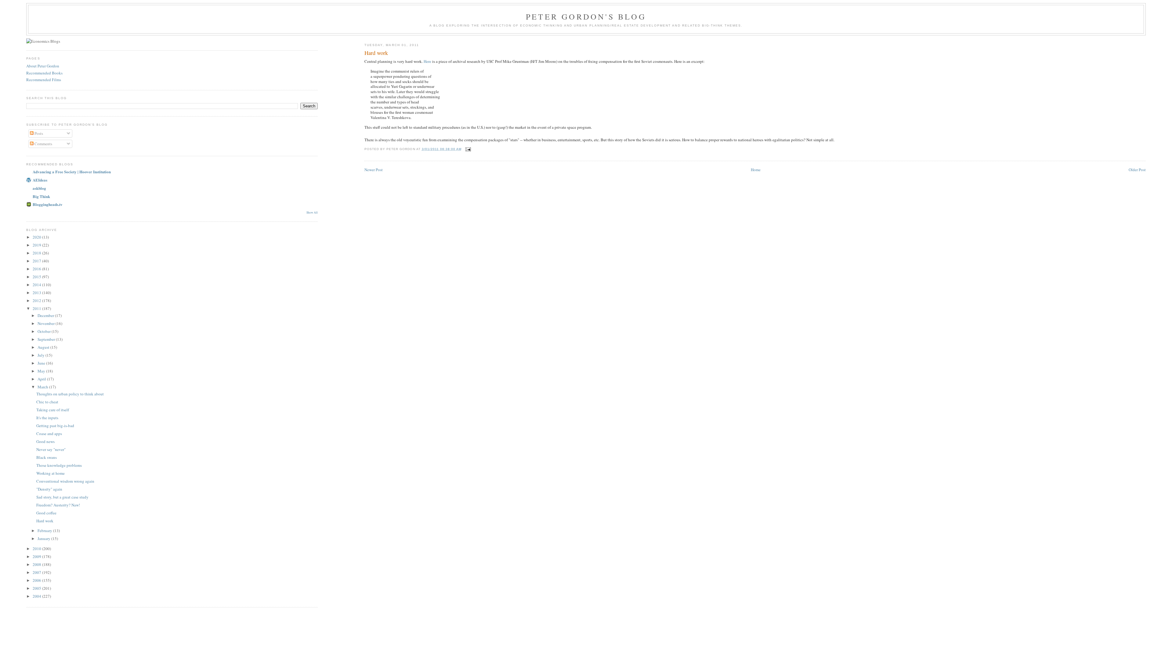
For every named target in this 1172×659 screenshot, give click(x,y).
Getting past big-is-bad (55, 425)
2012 (37, 300)
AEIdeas (40, 180)
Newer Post (373, 169)
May (42, 371)
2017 (37, 261)
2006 (37, 580)
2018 (37, 253)
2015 (37, 276)
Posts (38, 133)
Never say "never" (51, 449)
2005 (37, 588)
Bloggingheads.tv (48, 204)
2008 (37, 564)
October (45, 331)
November (47, 323)
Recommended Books (44, 73)
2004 (37, 596)
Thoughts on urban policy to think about (70, 394)
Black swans (46, 457)
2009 (37, 556)
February (45, 530)
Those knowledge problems (59, 465)
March (43, 387)
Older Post (1137, 169)
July (41, 355)
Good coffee (46, 513)
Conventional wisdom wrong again (65, 481)
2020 (37, 237)
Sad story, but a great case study (62, 497)
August (44, 347)
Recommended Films (43, 79)
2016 (37, 269)
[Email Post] (468, 149)
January (44, 538)
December (46, 315)
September (47, 339)
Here (427, 61)
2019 (37, 245)
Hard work (376, 52)
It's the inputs (47, 417)
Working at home (50, 473)
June (42, 363)
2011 (37, 308)
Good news (45, 441)
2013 (37, 292)
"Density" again (49, 489)
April (42, 379)
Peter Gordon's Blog (586, 16)
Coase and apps (49, 433)
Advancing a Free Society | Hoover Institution (72, 172)
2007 (37, 572)
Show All (312, 212)
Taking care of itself (52, 409)
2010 (37, 548)
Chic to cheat (47, 402)
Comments (43, 143)
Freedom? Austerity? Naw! (58, 505)
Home (756, 169)
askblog (39, 188)
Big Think (41, 196)
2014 (37, 284)
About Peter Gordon (42, 66)
